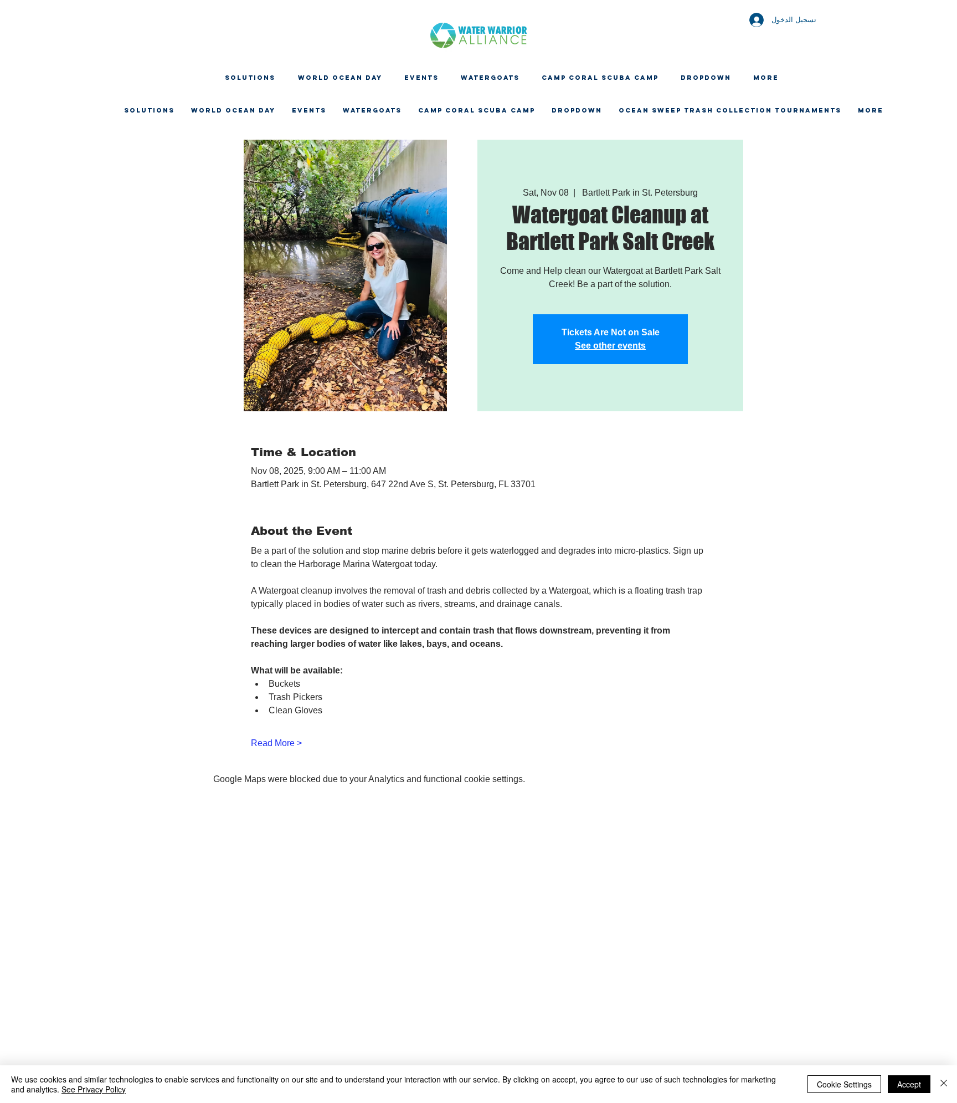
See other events (610, 345)
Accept (909, 1084)
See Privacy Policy (93, 1089)
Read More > (276, 743)
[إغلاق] (943, 1084)
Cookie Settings (844, 1084)
